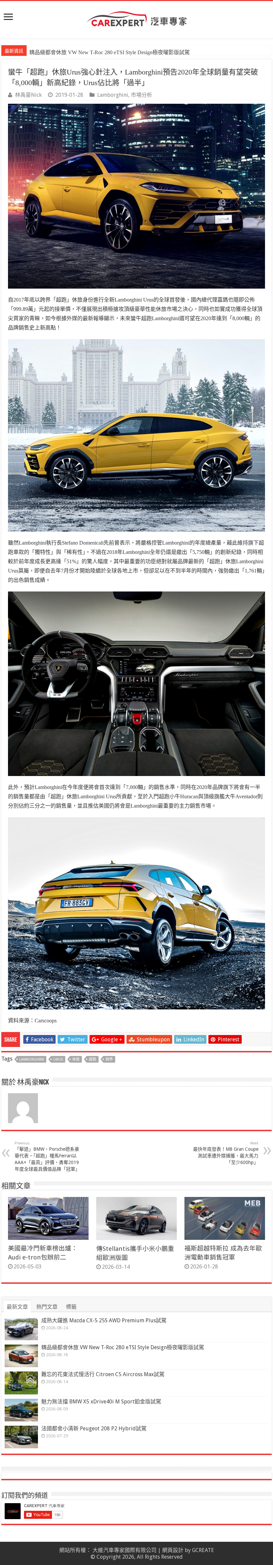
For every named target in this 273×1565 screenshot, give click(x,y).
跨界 (109, 1059)
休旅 (76, 1059)
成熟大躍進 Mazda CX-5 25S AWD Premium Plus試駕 (103, 1320)
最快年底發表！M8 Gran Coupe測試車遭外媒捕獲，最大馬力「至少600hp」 (225, 1153)
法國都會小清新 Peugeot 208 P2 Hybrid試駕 (93, 1428)
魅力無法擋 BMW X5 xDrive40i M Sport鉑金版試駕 (101, 1401)
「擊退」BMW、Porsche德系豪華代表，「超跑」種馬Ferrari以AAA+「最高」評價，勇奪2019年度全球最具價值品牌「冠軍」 (47, 1156)
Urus (58, 1059)
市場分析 (141, 95)
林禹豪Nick (28, 95)
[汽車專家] (136, 18)
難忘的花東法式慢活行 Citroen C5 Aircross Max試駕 (88, 52)
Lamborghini (112, 95)
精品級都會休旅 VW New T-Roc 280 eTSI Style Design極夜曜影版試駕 (122, 1347)
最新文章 (17, 1307)
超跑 (92, 1059)
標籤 (71, 1307)
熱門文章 (47, 1307)
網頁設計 (172, 1550)
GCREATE (203, 1550)
